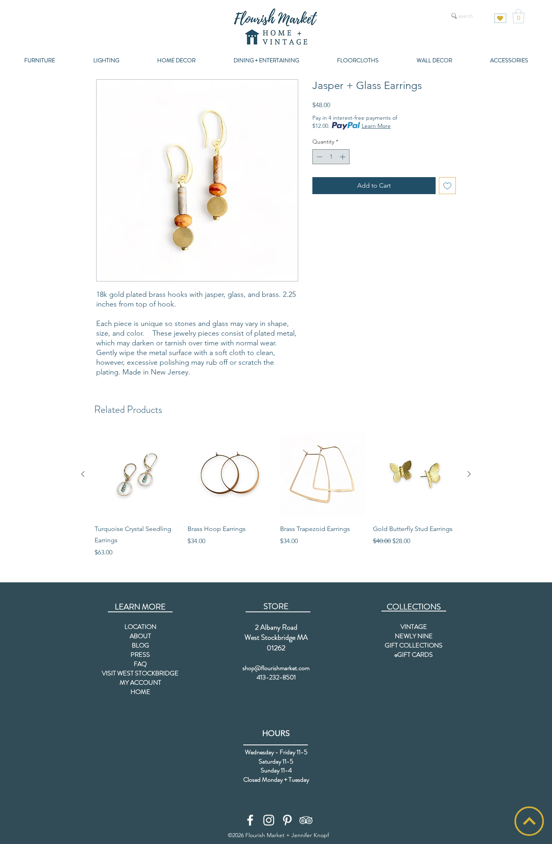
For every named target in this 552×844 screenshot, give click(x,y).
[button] (518, 16)
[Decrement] (319, 157)
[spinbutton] (331, 157)
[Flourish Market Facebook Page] (250, 820)
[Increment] (343, 157)
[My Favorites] (500, 18)
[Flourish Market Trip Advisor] (306, 820)
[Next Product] (469, 474)
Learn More (376, 125)
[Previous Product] (83, 474)
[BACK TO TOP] (529, 821)
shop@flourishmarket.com (276, 668)
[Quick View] (137, 474)
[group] (276, 495)
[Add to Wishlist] (447, 185)
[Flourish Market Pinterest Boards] (287, 820)
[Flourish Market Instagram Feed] (268, 820)
